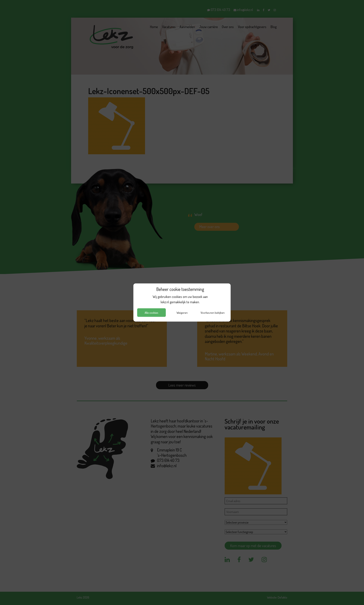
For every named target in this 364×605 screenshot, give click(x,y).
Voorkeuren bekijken (213, 312)
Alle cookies (151, 312)
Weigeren (182, 312)
